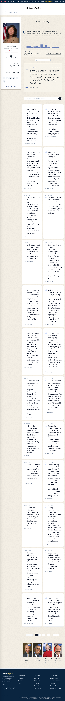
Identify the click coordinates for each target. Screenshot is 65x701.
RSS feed (52, 683)
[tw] (10, 78)
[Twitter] (6, 688)
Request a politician (55, 680)
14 (48, 635)
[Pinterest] (13, 688)
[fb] (4, 78)
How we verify (53, 675)
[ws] (4, 81)
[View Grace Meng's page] (11, 33)
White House (37, 680)
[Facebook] (3, 688)
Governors (36, 683)
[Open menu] (2, 12)
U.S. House (36, 678)
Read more (26, 37)
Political (7, 673)
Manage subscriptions (55, 688)
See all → (62, 1)
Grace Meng (11, 46)
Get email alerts (43, 60)
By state (20, 680)
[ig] (7, 78)
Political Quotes (9, 696)
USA (12, 50)
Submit (61, 4)
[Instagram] (10, 688)
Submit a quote (54, 678)
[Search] (59, 98)
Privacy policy (53, 685)
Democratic (16, 62)
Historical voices (38, 688)
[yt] (13, 78)
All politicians (21, 678)
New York (16, 64)
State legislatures (38, 685)
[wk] (17, 78)
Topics (19, 683)
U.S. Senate (37, 675)
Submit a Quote (11, 86)
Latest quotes (21, 675)
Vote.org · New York (52, 53)
